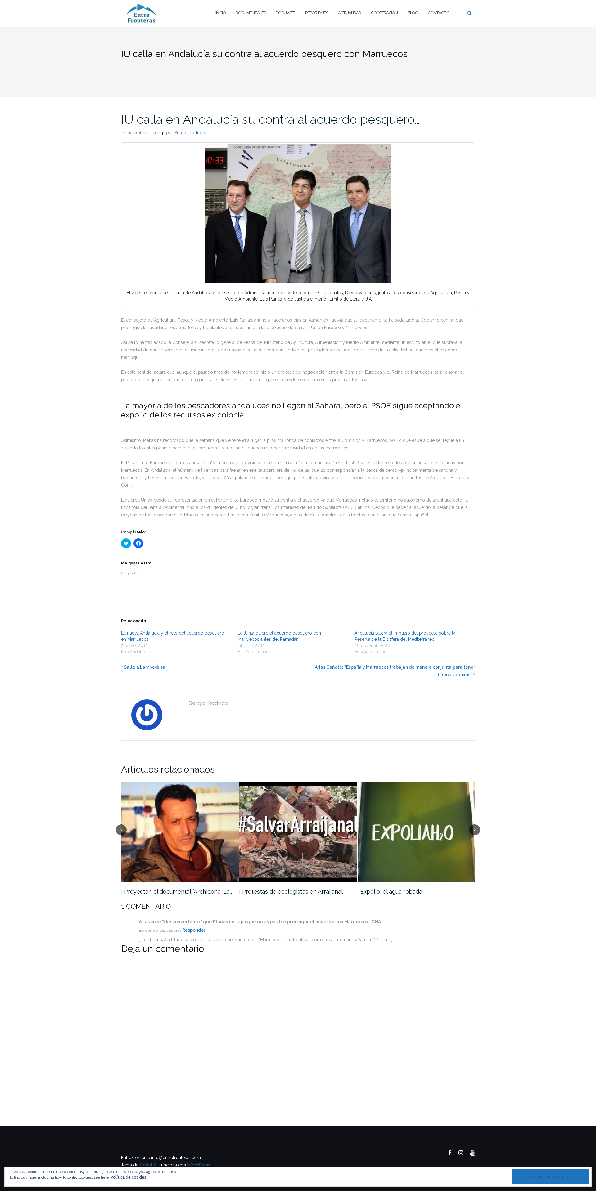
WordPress (198, 1164)
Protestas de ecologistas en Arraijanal (292, 891)
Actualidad (349, 13)
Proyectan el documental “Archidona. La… (178, 891)
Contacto (438, 13)
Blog (413, 13)
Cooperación (384, 13)
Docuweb (285, 13)
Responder (193, 930)
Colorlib (148, 1164)
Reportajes (316, 13)
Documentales (251, 13)
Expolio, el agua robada (391, 891)
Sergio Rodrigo (189, 132)
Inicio (220, 13)
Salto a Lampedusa (144, 667)
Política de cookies (128, 1177)
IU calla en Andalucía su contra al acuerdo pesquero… (270, 119)
